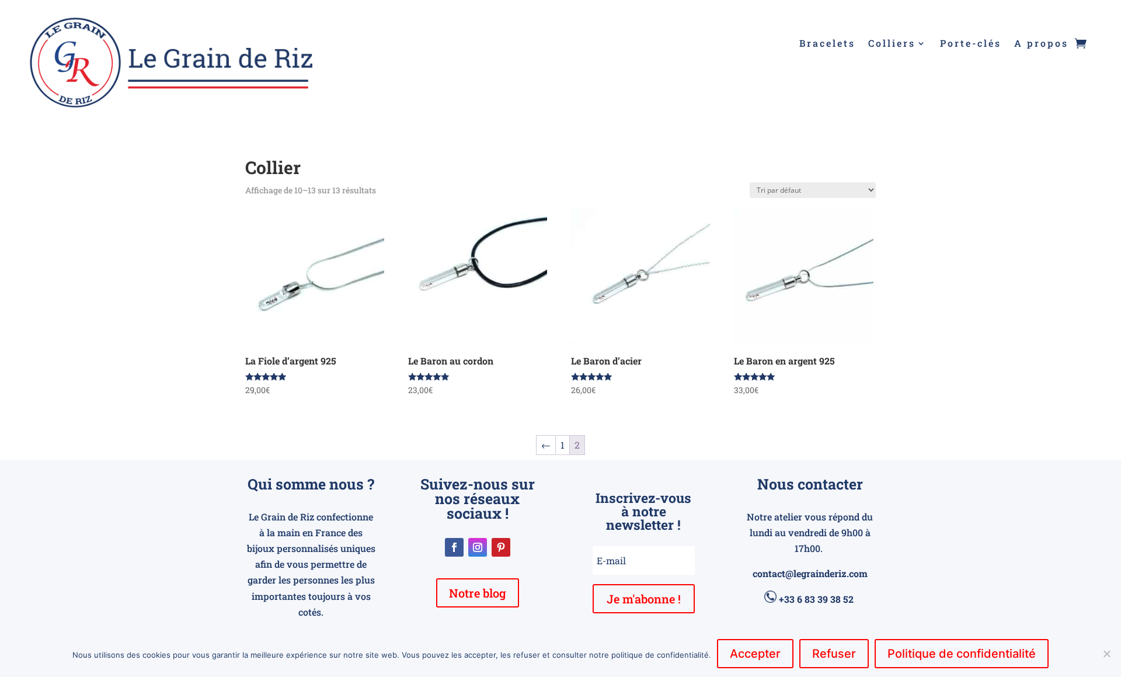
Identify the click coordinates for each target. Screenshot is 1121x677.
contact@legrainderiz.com (810, 573)
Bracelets (827, 44)
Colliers (891, 44)
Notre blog (477, 592)
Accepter (755, 654)
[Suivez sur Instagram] (477, 547)
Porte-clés (970, 44)
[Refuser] (1106, 653)
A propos (1041, 44)
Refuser (834, 654)
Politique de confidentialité (961, 654)
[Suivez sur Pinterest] (501, 547)
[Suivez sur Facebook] (454, 547)
